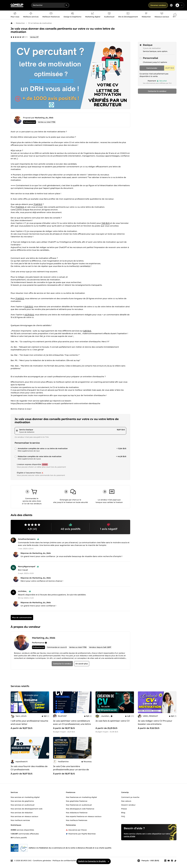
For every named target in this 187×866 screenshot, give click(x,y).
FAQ (123, 816)
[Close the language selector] (108, 861)
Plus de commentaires (22, 617)
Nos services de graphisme (22, 801)
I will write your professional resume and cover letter (29, 722)
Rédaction (20, 23)
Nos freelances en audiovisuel (79, 805)
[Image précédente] (55, 702)
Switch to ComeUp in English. (92, 861)
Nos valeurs (126, 801)
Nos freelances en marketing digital (81, 797)
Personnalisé (150, 58)
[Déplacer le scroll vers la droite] (174, 14)
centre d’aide (129, 836)
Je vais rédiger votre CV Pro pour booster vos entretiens (155, 722)
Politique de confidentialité (64, 860)
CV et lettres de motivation (40, 23)
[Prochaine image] (88, 702)
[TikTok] (175, 860)
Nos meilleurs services (20, 820)
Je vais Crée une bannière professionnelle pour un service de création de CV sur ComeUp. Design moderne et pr (72, 771)
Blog (123, 813)
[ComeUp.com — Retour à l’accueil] (17, 5)
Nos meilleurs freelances (76, 820)
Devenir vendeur (128, 805)
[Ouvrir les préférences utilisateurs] (181, 5)
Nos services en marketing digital (25, 797)
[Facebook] (172, 860)
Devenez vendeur (158, 5)
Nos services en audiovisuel (22, 805)
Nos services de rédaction (22, 813)
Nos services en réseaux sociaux (24, 816)
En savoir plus (81, 664)
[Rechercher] (66, 5)
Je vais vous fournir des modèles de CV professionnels (29, 768)
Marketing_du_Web (44, 118)
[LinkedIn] (165, 860)
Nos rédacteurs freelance (76, 813)
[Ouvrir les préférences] (171, 5)
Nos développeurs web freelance (80, 809)
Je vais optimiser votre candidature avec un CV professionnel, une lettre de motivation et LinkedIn (72, 724)
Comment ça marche (130, 797)
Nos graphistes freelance (76, 801)
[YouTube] (169, 860)
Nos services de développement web (26, 809)
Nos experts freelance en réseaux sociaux (83, 816)
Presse (124, 809)
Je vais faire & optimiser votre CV (112, 721)
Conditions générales (42, 860)
